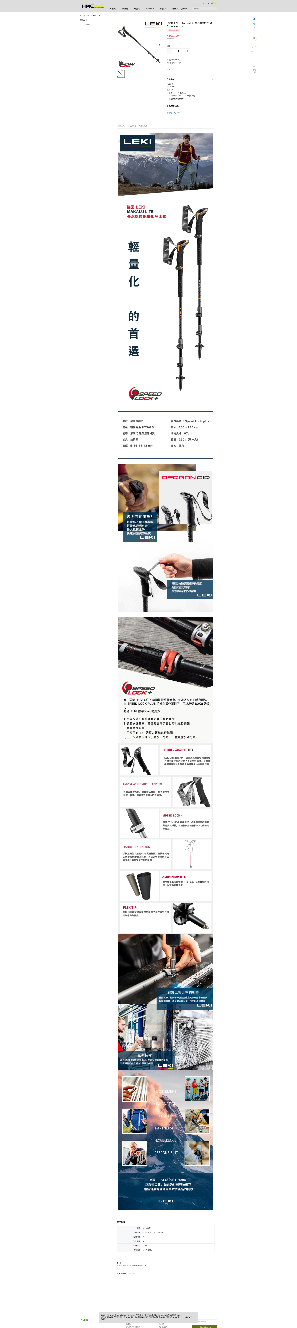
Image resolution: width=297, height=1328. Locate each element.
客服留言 (161, 1324)
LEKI (168, 73)
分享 (170, 113)
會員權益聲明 (163, 1327)
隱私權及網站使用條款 (133, 1327)
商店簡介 (129, 1324)
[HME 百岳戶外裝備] (93, 6)
